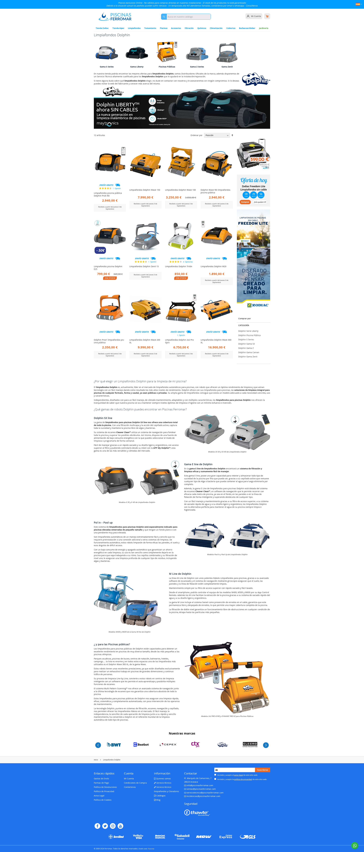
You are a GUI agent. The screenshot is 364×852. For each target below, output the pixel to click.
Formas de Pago (101, 782)
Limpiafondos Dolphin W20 (213, 266)
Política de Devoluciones (105, 787)
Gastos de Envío (101, 778)
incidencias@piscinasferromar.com (203, 796)
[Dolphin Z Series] (197, 53)
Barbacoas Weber (247, 28)
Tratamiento (150, 28)
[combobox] (186, 17)
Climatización (216, 28)
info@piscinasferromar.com (200, 785)
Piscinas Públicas (167, 66)
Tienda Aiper (118, 28)
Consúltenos (252, 5)
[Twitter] (105, 826)
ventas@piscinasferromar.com (201, 789)
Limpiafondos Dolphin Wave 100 (180, 189)
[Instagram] (113, 826)
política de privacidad (243, 779)
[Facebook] (97, 826)
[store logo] (115, 16)
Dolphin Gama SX (246, 343)
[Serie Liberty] (137, 53)
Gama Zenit (227, 66)
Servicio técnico (163, 782)
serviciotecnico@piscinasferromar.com (205, 792)
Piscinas (163, 28)
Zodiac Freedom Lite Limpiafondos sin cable (253, 188)
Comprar (245, 202)
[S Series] (106, 53)
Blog (158, 800)
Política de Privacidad (104, 791)
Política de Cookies (102, 800)
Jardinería (263, 28)
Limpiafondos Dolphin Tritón (178, 266)
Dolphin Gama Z (246, 348)
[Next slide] (266, 745)
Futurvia (151, 849)
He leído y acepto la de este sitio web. (242, 779)
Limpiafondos (134, 28)
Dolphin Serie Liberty (248, 331)
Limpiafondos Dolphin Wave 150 (144, 189)
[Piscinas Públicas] (167, 53)
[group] (114, 744)
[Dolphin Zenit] (227, 53)
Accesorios (176, 28)
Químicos (201, 28)
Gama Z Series (197, 66)
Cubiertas (230, 28)
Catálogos (161, 795)
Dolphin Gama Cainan (248, 352)
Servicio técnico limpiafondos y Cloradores (166, 789)
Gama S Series (107, 66)
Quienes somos (163, 778)
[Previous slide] (98, 745)
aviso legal (238, 775)
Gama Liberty (136, 66)
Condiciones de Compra (135, 782)
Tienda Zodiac (102, 28)
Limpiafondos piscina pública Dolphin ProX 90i (108, 194)
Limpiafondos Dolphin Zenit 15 (144, 266)
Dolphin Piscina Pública (249, 335)
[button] (359, 4)
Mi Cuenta (256, 16)
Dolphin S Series (246, 339)
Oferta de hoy (253, 180)
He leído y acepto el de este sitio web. (237, 775)
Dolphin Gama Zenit (247, 356)
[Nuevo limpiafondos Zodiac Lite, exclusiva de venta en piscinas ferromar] (253, 259)
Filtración (189, 28)
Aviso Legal (99, 795)
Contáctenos (130, 787)
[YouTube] (120, 826)
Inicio (96, 760)
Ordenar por (196, 135)
